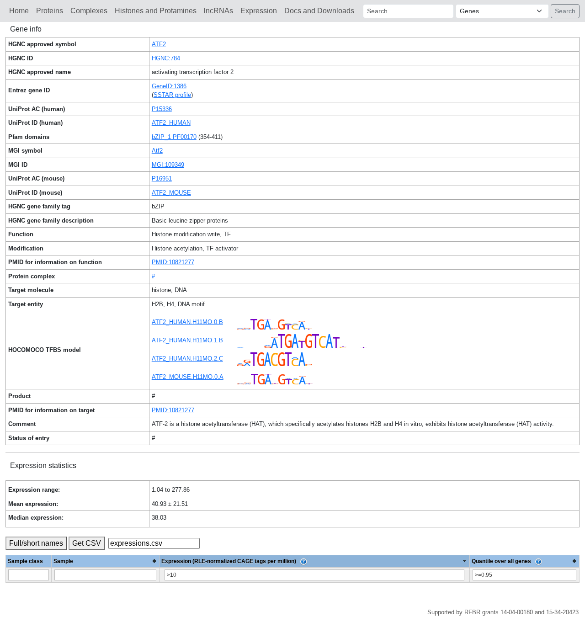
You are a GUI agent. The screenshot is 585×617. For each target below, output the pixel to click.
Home (19, 11)
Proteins (49, 11)
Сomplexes (88, 11)
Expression (258, 11)
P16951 (162, 178)
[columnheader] (106, 561)
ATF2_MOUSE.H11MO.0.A (187, 376)
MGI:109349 (168, 164)
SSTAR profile (172, 94)
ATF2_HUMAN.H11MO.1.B (187, 340)
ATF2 (159, 44)
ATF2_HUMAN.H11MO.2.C (187, 358)
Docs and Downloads (319, 11)
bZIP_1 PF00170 (174, 136)
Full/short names (36, 543)
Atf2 (157, 150)
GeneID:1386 (169, 86)
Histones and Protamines (156, 11)
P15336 (162, 109)
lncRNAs (218, 11)
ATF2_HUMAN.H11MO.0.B (187, 322)
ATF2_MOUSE (171, 192)
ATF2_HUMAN (171, 122)
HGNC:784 (166, 58)
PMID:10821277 (173, 262)
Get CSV (86, 543)
